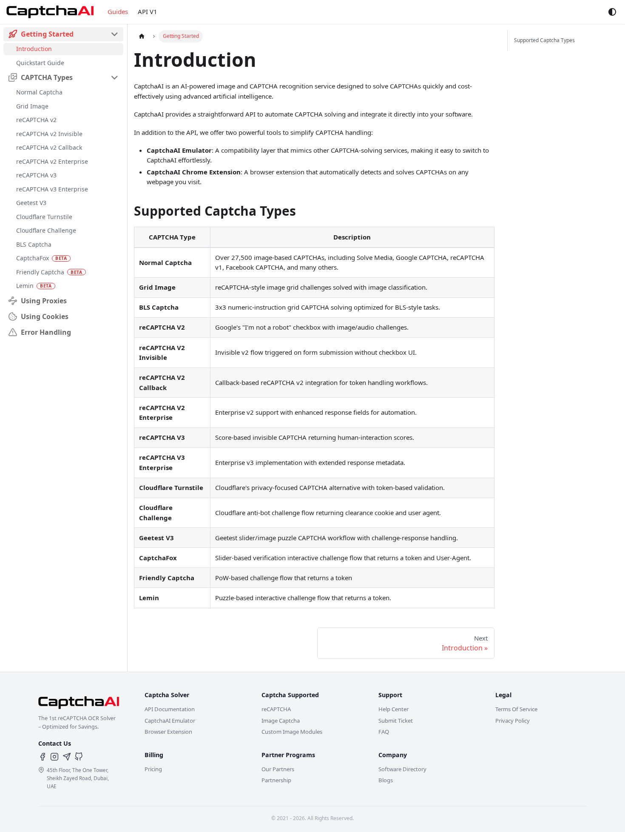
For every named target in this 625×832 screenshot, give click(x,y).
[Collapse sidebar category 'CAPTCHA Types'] (114, 78)
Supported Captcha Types (544, 40)
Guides (118, 11)
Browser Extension (168, 731)
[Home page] (141, 36)
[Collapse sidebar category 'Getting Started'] (114, 34)
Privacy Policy (512, 720)
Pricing (153, 769)
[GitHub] (78, 756)
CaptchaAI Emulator (170, 720)
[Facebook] (42, 756)
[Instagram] (54, 756)
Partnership (276, 780)
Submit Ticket (395, 720)
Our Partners (277, 769)
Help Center (393, 709)
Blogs (385, 780)
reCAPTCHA (276, 709)
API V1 (147, 11)
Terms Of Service (516, 709)
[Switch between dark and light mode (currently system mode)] (612, 12)
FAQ (383, 731)
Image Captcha (280, 720)
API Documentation (170, 709)
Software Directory (402, 769)
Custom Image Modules (291, 731)
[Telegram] (66, 756)
